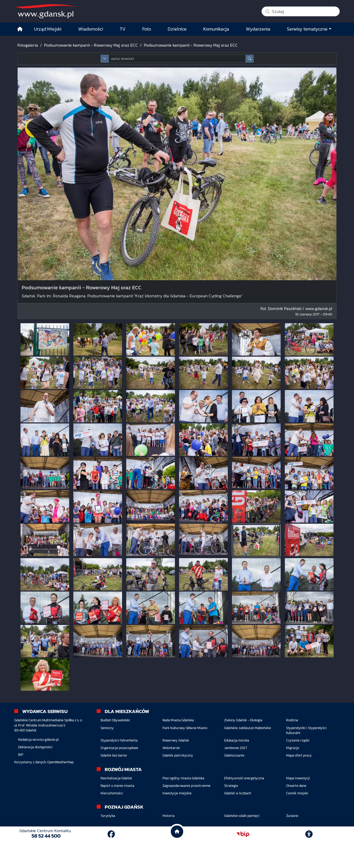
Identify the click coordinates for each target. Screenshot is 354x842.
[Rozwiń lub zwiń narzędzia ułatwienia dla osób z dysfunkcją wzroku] (309, 834)
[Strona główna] (20, 29)
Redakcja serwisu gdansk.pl (38, 739)
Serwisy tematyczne (307, 29)
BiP (20, 754)
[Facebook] (111, 834)
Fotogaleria (27, 45)
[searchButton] (249, 59)
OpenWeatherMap (60, 762)
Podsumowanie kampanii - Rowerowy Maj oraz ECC (91, 45)
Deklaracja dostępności (35, 747)
